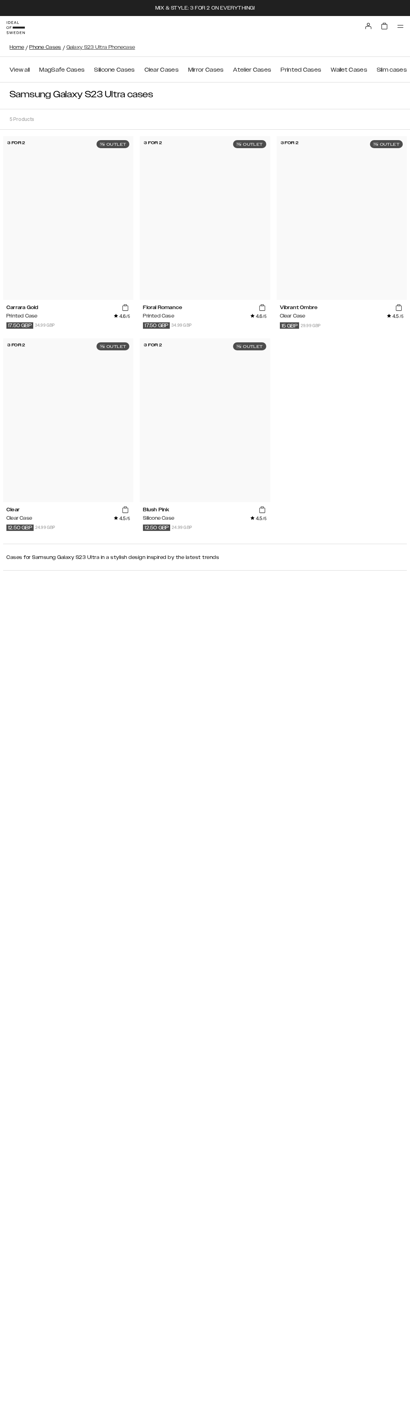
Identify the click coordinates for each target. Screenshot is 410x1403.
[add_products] (125, 308)
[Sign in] (368, 26)
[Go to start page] (15, 27)
